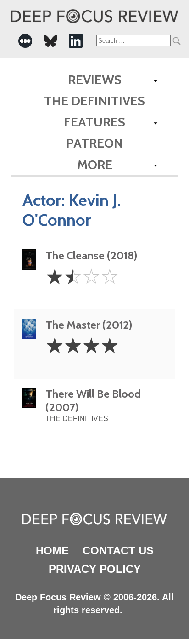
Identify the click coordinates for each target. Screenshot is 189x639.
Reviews (95, 79)
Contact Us (118, 550)
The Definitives (94, 100)
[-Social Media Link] (25, 41)
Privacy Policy (95, 569)
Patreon (94, 143)
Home (52, 550)
